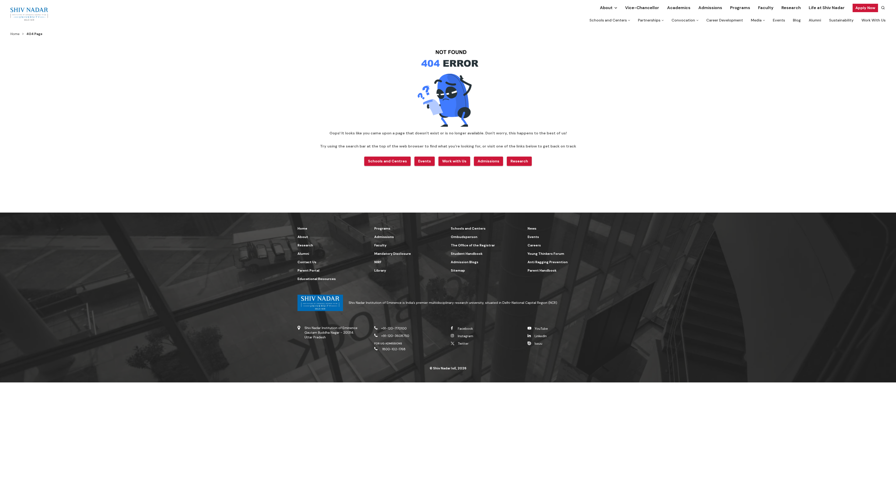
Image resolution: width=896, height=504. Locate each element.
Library (380, 270)
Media (756, 20)
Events (779, 20)
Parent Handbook (542, 270)
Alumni (815, 20)
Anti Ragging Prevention (548, 262)
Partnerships (649, 20)
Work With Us (873, 20)
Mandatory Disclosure (392, 254)
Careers (534, 245)
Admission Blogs (464, 262)
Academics (678, 7)
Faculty (766, 7)
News (532, 228)
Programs (740, 7)
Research (791, 7)
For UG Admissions (388, 343)
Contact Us (307, 262)
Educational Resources (317, 279)
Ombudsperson (464, 237)
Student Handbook (467, 254)
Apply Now (865, 7)
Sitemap (458, 270)
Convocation (683, 20)
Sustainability (841, 20)
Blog (797, 20)
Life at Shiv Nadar (827, 7)
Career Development (724, 20)
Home (15, 34)
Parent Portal (308, 270)
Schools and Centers (608, 20)
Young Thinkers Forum (546, 254)
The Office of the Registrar (473, 245)
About (606, 7)
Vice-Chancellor (642, 7)
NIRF (378, 262)
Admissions (710, 7)
